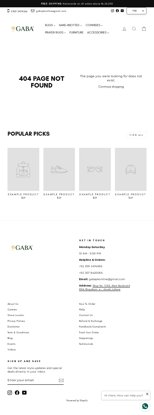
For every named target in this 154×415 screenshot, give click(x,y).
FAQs (82, 309)
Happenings (86, 337)
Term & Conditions (18, 332)
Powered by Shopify (77, 400)
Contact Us (86, 315)
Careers (12, 309)
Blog (10, 337)
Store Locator (16, 315)
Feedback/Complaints (92, 326)
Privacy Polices (16, 320)
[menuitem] (50, 25)
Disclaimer (14, 326)
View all (136, 135)
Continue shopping (111, 86)
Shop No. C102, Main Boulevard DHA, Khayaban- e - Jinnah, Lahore (104, 287)
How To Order (87, 303)
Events (11, 343)
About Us (13, 303)
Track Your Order (89, 332)
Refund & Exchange (91, 320)
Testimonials (86, 343)
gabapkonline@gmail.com (50, 10)
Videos (12, 349)
